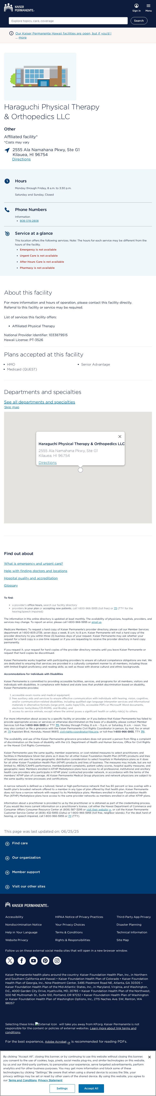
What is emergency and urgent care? (33, 564)
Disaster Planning (129, 924)
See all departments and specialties (39, 402)
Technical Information (132, 932)
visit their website (97, 809)
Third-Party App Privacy (134, 917)
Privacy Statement (50, 1080)
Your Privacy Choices (70, 924)
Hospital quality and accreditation (31, 578)
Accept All (91, 1088)
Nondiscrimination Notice (23, 924)
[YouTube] (33, 961)
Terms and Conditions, (23, 1080)
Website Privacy (16, 940)
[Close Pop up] (120, 436)
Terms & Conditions (69, 932)
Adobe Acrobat (56, 1041)
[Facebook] (21, 961)
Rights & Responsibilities (72, 940)
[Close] (149, 1057)
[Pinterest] (45, 961)
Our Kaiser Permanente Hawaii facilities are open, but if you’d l (63, 33)
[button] (80, 470)
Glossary (11, 585)
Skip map (11, 407)
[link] (48, 462)
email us (96, 622)
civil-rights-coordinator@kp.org (79, 731)
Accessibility (14, 917)
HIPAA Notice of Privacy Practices (79, 917)
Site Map (123, 940)
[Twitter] (9, 961)
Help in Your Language (21, 932)
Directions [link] (21, 159)
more (23, 37)
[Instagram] (56, 961)
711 (115, 608)
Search (139, 20)
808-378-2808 (29, 220)
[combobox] (68, 20)
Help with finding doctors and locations (35, 571)
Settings (62, 1088)
